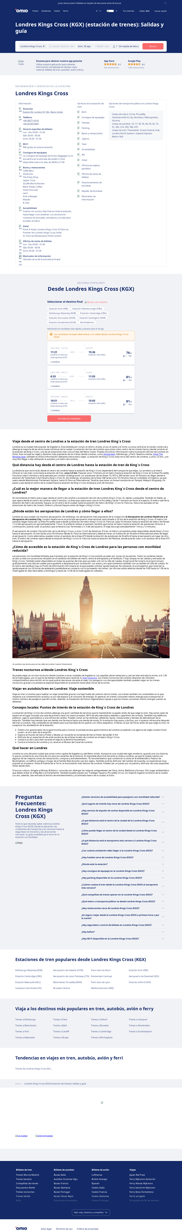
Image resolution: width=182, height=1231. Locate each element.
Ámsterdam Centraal (101, 976)
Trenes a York (22, 1031)
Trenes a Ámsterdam (139, 1025)
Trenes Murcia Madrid (27, 1174)
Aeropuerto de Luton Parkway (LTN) (71, 976)
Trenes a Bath (60, 1025)
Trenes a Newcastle (25, 1037)
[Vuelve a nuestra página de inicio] (23, 11)
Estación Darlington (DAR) (93, 317)
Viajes (133, 1169)
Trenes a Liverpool (138, 1019)
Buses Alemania (62, 1187)
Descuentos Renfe (25, 1187)
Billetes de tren (24, 1169)
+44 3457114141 (31, 120)
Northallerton (87, 322)
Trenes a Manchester (26, 1025)
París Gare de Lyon (100, 982)
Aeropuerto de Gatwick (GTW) (68, 970)
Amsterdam (109, 454)
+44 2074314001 (31, 123)
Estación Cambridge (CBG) (93, 313)
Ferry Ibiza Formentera (141, 1191)
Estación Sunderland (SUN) (62, 322)
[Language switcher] (112, 11)
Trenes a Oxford (99, 1019)
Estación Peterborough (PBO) (87, 308)
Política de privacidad (87, 1228)
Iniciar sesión (161, 11)
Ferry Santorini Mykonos (142, 1187)
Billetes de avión (100, 1169)
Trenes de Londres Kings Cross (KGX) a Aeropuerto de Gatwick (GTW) (50, 1068)
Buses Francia (61, 1183)
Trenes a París (60, 1019)
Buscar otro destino (97, 302)
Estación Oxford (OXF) (140, 982)
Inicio (18, 1083)
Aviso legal (46, 1228)
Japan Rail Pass (137, 1174)
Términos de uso (64, 1228)
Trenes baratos (24, 1179)
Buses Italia (60, 1174)
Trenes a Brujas (61, 1037)
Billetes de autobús (64, 1169)
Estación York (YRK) (58, 308)
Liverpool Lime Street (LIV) (28, 988)
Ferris (65, 11)
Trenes (35, 11)
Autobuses (46, 11)
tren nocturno (90, 677)
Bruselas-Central (61, 988)
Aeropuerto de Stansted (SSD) (144, 976)
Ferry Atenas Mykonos (141, 1183)
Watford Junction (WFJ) (102, 988)
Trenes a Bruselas (100, 1025)
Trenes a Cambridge (101, 1031)
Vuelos (57, 11)
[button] (85, 46)
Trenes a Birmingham (102, 1037)
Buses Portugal (62, 1191)
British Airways (99, 1179)
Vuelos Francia (99, 1191)
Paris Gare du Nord (100, 970)
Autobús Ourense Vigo (66, 1179)
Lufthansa (97, 1174)
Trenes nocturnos (25, 1191)
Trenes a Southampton (140, 1031)
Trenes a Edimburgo (25, 1019)
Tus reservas (128, 11)
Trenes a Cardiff (61, 1031)
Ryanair (96, 1183)
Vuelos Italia (98, 1187)
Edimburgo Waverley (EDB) (62, 313)
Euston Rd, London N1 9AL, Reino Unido (43, 112)
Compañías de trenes (27, 1183)
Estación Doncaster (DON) (62, 317)
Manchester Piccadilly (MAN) (67, 982)
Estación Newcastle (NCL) (28, 982)
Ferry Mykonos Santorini (142, 1179)
